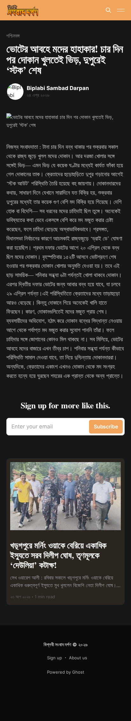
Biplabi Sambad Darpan (58, 88)
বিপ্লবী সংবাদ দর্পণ (57, 644)
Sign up (54, 657)
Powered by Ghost (65, 672)
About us (78, 657)
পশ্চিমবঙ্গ (13, 35)
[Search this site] (108, 10)
